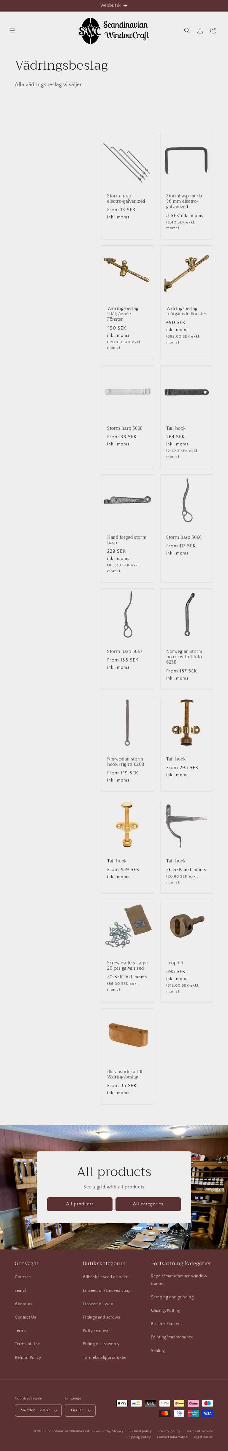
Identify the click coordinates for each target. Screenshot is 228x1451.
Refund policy (140, 1431)
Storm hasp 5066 (184, 537)
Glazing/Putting (165, 1310)
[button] (12, 30)
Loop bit (174, 963)
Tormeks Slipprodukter (105, 1357)
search (21, 1290)
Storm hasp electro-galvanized (126, 199)
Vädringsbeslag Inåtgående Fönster (186, 311)
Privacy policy (169, 1431)
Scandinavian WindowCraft (69, 1431)
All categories (148, 1203)
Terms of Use (27, 1344)
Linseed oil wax (98, 1304)
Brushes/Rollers (166, 1323)
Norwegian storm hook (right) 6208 (125, 762)
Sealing (158, 1350)
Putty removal (96, 1330)
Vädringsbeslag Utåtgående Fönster (122, 314)
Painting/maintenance (172, 1337)
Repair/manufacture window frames (179, 1280)
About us (23, 1304)
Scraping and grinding (172, 1297)
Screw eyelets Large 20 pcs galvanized (127, 966)
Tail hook (176, 428)
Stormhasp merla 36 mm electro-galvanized (184, 202)
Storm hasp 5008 (125, 428)
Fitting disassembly (101, 1344)
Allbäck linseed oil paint (106, 1277)
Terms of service (199, 1431)
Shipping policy (138, 1437)
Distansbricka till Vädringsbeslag (124, 1074)
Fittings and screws (101, 1317)
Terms (20, 1330)
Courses (23, 1277)
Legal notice (203, 1437)
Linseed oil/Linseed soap (107, 1290)
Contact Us (25, 1317)
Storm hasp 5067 (125, 651)
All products (80, 1203)
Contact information (172, 1437)
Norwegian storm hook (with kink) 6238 (184, 657)
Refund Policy (28, 1357)
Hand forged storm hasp (126, 540)
